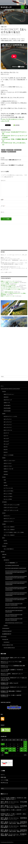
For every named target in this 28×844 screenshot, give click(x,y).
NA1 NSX (5, 485)
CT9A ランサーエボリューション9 (10, 507)
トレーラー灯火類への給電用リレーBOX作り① (12, 669)
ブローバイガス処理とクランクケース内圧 (11, 289)
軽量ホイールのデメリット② (7, 296)
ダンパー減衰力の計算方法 (7, 292)
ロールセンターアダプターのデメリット (10, 288)
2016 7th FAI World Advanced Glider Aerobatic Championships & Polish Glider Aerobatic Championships (16, 589)
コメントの (4, 780)
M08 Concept (18, 149)
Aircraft (3, 551)
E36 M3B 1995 (5, 639)
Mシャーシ (4, 151)
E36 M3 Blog (6, 642)
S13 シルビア (6, 438)
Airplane (4, 554)
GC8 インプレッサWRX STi (9, 526)
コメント (3, 180)
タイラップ (10, 34)
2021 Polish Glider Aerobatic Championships (15, 607)
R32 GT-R (5, 446)
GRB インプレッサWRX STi (9, 535)
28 (21, 750)
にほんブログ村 (5, 121)
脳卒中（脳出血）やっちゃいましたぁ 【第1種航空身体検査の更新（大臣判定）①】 (13, 834)
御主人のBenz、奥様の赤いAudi (14, 807)
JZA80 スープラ (7, 402)
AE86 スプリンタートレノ (9, 394)
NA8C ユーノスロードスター (9, 460)
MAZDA (3, 457)
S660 (5, 479)
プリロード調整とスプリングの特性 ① (10, 282)
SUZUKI (3, 513)
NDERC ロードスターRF (8, 468)
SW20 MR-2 (6, 397)
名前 (2, 199)
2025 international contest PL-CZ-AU (14, 622)
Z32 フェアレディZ (7, 421)
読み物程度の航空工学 (6, 633)
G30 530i (5, 543)
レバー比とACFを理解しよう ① (8, 286)
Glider (3, 557)
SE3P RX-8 (6, 474)
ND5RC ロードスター (8, 466)
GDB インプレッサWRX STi (9, 529)
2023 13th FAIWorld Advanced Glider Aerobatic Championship (13, 615)
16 (2, 748)
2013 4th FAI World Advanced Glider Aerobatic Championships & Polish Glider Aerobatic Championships (16, 572)
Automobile (4, 636)
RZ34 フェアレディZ (8, 430)
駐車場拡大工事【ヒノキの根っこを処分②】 (11, 809)
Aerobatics (6, 560)
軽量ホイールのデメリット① (7, 281)
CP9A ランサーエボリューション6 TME (11, 504)
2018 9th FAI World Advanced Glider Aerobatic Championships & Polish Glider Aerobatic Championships (16, 599)
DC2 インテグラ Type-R (8, 491)
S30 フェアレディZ (7, 419)
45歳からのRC (4, 26)
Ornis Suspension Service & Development (10, 388)
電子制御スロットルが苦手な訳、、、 (10, 285)
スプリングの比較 (5, 284)
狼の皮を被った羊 (6, 7)
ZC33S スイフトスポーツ (9, 521)
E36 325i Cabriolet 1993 (7, 645)
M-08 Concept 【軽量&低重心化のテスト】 (11, 158)
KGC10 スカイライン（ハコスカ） (11, 416)
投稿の (3, 777)
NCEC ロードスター (8, 463)
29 (25, 750)
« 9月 (2, 755)
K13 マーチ (6, 435)
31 (6, 752)
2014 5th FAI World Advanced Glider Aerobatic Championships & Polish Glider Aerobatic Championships (16, 583)
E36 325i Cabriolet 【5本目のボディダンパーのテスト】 (14, 687)
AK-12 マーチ (6, 433)
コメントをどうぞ (16, 34)
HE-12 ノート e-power (8, 455)
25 (10, 750)
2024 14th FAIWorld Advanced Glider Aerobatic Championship (13, 619)
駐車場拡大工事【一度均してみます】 (10, 683)
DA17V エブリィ (7, 515)
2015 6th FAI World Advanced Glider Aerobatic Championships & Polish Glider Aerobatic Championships (16, 578)
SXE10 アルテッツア (8, 399)
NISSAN (3, 413)
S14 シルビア (6, 441)
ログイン (3, 774)
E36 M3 (5, 540)
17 (6, 748)
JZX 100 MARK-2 (7, 405)
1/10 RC (3, 149)
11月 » (25, 755)
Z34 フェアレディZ (7, 427)
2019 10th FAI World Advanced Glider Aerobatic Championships (13, 604)
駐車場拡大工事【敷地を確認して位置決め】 (11, 691)
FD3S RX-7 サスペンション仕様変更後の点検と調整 (13, 665)
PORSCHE (4, 546)
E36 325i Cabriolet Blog (9, 647)
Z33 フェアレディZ (7, 424)
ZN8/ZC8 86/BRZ (7, 410)
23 (2, 750)
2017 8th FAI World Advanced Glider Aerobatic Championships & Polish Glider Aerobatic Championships (16, 594)
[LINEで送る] (16, 125)
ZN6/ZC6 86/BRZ (7, 408)
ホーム (2, 386)
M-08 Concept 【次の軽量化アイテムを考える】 (12, 164)
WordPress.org (4, 782)
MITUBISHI (4, 502)
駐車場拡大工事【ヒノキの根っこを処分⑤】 (11, 695)
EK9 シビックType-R (8, 493)
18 (10, 748)
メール (3, 206)
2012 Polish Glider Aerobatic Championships (15, 568)
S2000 (5, 482)
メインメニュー (26, 7)
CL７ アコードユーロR (8, 488)
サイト (2, 212)
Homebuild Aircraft (7, 631)
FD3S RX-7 (6, 471)
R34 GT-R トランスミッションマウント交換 (11, 661)
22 (25, 748)
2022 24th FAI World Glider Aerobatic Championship (14, 611)
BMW (3, 537)
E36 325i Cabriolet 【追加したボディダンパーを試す (13, 657)
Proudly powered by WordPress (7, 842)
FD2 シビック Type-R (8, 496)
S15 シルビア (6, 444)
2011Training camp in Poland (12, 565)
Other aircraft (5, 628)
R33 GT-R (5, 449)
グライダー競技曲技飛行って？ (11, 562)
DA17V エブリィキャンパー (9, 518)
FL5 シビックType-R (8, 499)
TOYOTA (4, 391)
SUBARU (4, 524)
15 (25, 746)
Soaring (6, 625)
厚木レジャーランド (12, 151)
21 (21, 748)
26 (14, 750)
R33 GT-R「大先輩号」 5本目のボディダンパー (12, 673)
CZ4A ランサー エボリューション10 (11, 510)
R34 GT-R (5, 452)
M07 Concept (10, 149)
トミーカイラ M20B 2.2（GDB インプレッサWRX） (14, 532)
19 (14, 748)
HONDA (4, 477)
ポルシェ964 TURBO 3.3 (9, 548)
